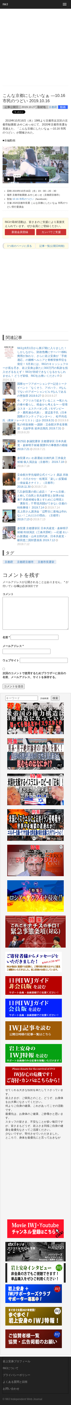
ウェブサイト (11, 660)
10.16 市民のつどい (23, 199)
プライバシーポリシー (16, 1375)
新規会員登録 (20, 232)
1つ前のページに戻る (19, 245)
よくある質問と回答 (15, 1381)
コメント (8, 594)
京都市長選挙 (46, 561)
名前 (6, 637)
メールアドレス (13, 646)
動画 (63, 107)
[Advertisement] (35, 47)
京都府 (53, 107)
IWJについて (10, 1368)
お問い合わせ (11, 1388)
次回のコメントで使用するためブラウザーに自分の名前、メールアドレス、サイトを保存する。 (34, 675)
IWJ (5, 4)
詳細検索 (44, 698)
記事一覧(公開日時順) (51, 245)
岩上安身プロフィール (16, 1361)
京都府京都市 (25, 561)
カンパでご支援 (51, 232)
